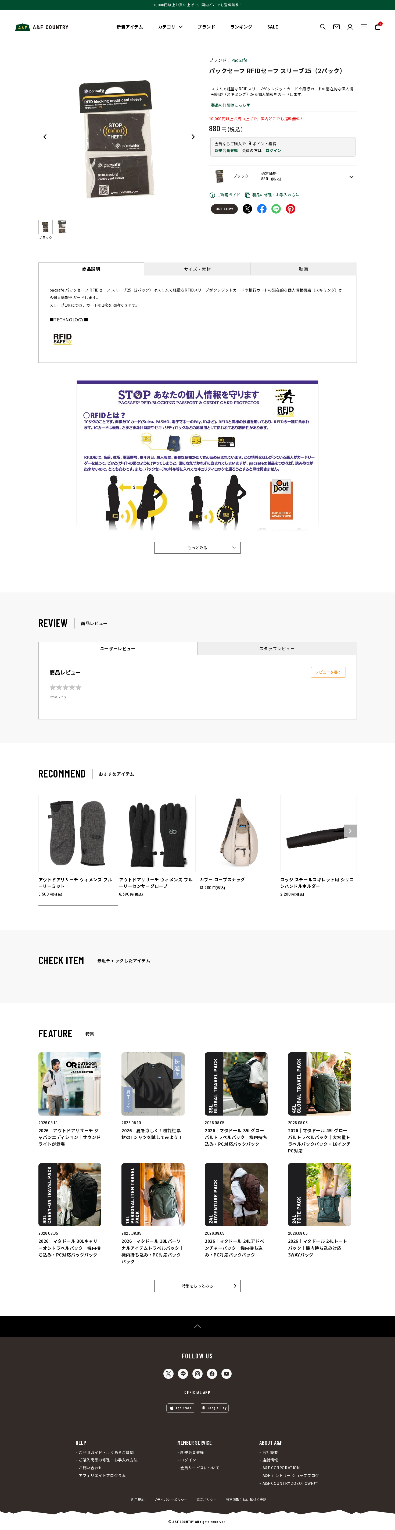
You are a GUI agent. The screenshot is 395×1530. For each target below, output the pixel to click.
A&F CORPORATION (281, 1467)
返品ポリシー (206, 1499)
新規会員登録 (226, 150)
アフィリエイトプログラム (102, 1475)
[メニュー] (364, 27)
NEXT (193, 136)
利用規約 (138, 1499)
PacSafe (239, 60)
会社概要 (270, 1452)
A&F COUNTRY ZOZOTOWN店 (290, 1483)
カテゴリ (167, 26)
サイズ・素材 (197, 269)
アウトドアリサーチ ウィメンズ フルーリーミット (75, 882)
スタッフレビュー (277, 648)
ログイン (273, 150)
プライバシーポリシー (171, 1499)
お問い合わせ (90, 1467)
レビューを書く (328, 672)
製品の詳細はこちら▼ (230, 105)
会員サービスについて (200, 1467)
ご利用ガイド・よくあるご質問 (106, 1452)
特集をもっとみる (197, 1285)
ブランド (206, 26)
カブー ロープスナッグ (222, 879)
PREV (44, 136)
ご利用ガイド (229, 194)
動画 (303, 269)
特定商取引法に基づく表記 (246, 1499)
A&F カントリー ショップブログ (291, 1475)
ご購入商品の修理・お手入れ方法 (108, 1460)
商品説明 (91, 269)
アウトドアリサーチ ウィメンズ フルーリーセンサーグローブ (156, 882)
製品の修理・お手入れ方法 (275, 194)
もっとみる (197, 547)
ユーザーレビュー (118, 648)
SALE (272, 26)
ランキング (241, 26)
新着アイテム (130, 26)
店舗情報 (270, 1460)
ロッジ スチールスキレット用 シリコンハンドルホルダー (317, 882)
